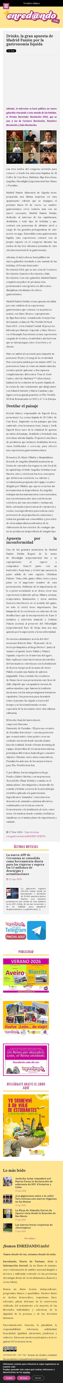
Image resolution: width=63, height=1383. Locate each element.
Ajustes (38, 1378)
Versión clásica (31, 3)
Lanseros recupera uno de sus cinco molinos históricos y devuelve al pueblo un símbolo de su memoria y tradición (25, 910)
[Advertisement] (31, 79)
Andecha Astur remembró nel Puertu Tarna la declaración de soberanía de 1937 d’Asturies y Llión (34, 1183)
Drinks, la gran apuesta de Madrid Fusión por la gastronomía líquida (29, 40)
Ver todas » (30, 1238)
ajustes (26, 1372)
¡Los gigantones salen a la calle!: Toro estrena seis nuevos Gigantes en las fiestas (36, 1198)
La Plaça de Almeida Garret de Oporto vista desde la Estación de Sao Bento (35, 1213)
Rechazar (24, 1378)
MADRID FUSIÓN (36, 836)
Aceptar (9, 1378)
